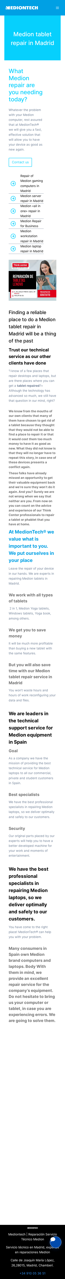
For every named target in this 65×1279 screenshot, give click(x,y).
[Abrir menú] (57, 8)
